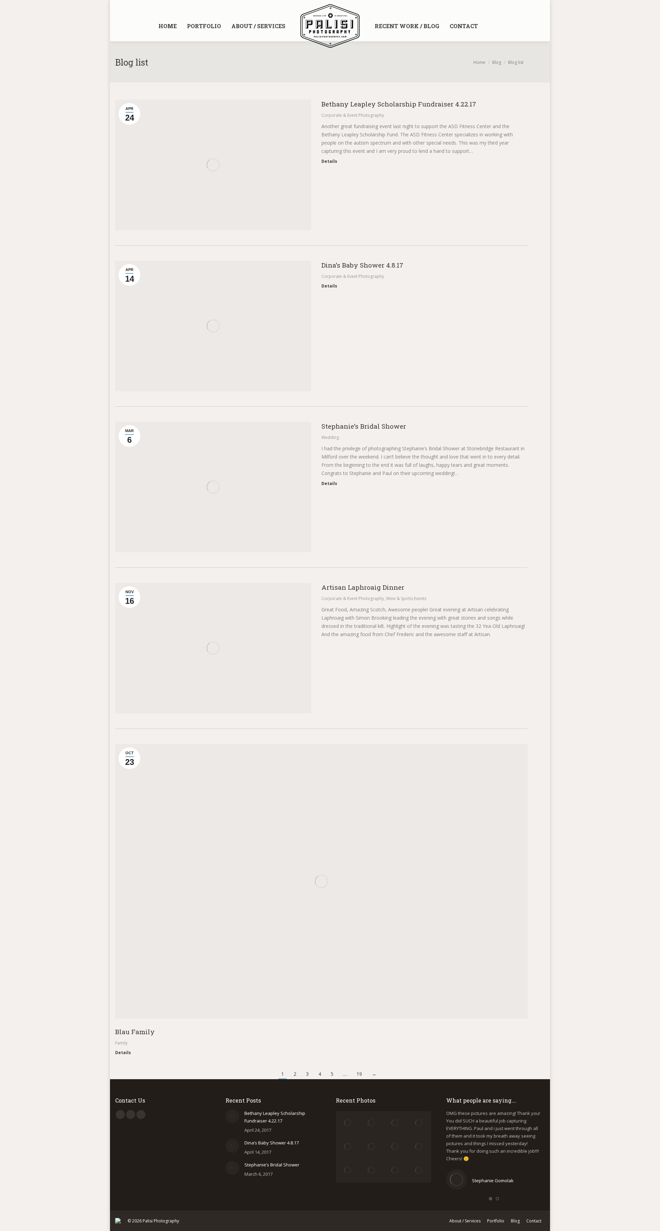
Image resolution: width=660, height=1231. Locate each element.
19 (359, 1074)
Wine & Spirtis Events (406, 598)
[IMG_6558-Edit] (348, 1123)
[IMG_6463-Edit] (348, 1147)
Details (329, 161)
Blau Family (135, 1031)
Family (121, 1043)
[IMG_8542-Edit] (395, 1171)
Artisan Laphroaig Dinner (362, 587)
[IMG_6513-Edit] (419, 1123)
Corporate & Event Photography (352, 115)
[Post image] (232, 1116)
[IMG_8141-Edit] (419, 1147)
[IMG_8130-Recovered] (371, 1171)
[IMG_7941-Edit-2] (348, 1171)
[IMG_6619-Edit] (371, 1123)
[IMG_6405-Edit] (371, 1147)
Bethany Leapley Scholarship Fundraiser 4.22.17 (398, 104)
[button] (490, 1198)
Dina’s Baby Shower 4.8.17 (362, 265)
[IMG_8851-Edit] (419, 1171)
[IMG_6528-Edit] (395, 1123)
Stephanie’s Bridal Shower (363, 426)
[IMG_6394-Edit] (395, 1147)
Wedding (330, 437)
